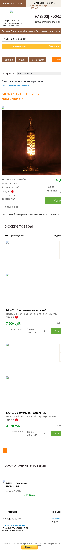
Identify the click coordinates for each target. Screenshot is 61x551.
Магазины (29, 31)
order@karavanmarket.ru (15, 525)
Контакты (13, 511)
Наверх (29, 547)
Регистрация (15, 3)
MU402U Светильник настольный (26, 413)
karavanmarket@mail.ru (47, 21)
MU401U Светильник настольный (26, 310)
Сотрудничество (44, 31)
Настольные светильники (15, 85)
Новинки (8, 59)
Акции (22, 59)
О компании (17, 31)
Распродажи (37, 59)
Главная (6, 31)
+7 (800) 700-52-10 (11, 518)
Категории (19, 46)
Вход (5, 3)
